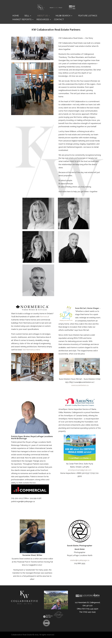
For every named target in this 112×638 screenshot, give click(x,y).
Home (15, 16)
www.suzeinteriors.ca (79, 385)
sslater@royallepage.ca (79, 560)
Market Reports (22, 20)
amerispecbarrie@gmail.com (79, 470)
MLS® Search (63, 16)
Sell (26, 16)
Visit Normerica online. (31, 350)
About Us (42, 16)
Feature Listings (87, 16)
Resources (43, 20)
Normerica (44, 317)
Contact (59, 20)
